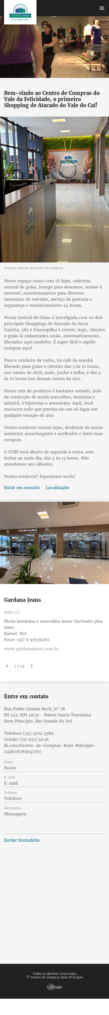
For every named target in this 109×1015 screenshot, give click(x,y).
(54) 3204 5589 (38, 733)
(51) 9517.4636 (34, 739)
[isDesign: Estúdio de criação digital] (54, 987)
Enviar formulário (22, 840)
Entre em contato (22, 487)
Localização (57, 487)
